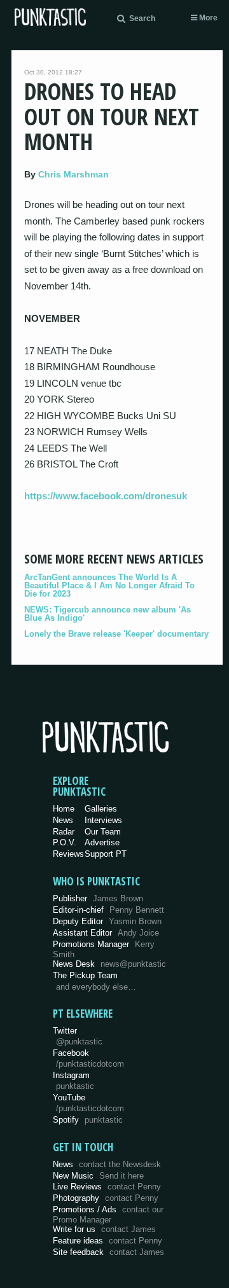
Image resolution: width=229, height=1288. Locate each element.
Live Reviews (107, 1186)
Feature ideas (107, 1240)
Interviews (103, 820)
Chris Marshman (73, 174)
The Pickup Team (85, 975)
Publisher (98, 898)
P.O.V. (64, 842)
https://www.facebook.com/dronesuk (105, 495)
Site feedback (108, 1252)
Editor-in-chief (108, 910)
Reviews (68, 854)
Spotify (88, 1120)
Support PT (106, 854)
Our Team (103, 831)
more (207, 17)
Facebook (88, 1058)
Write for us (104, 1229)
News (63, 820)
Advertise (102, 842)
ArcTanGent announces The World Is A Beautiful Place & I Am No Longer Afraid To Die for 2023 (109, 585)
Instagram (73, 1080)
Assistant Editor (106, 933)
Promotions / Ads (108, 1214)
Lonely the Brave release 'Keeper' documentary (116, 634)
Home (63, 809)
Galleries (101, 809)
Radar (63, 831)
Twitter (77, 1036)
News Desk (109, 964)
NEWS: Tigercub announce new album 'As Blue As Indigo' (107, 614)
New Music (98, 1176)
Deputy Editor (107, 921)
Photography (105, 1198)
